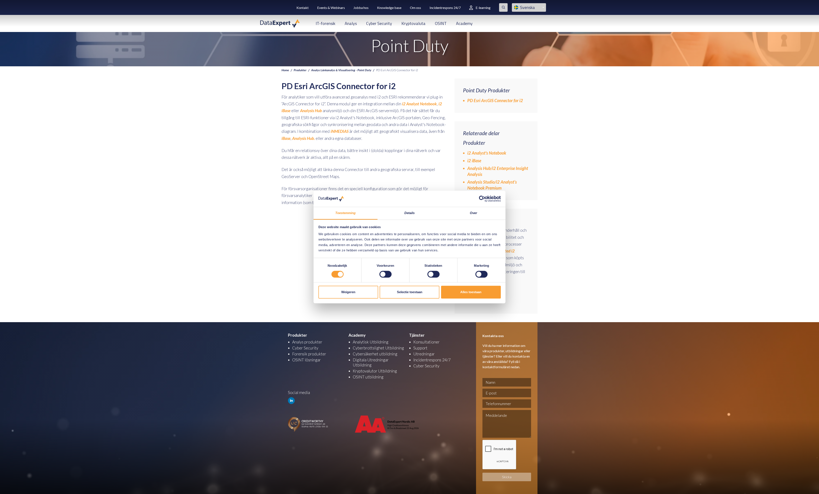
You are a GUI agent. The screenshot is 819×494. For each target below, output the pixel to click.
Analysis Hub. (303, 138)
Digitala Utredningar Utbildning (371, 362)
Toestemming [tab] (345, 213)
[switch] (385, 274)
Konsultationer (426, 341)
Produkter (300, 70)
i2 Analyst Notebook (419, 103)
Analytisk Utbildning (370, 341)
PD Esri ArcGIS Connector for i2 (495, 100)
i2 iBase (474, 160)
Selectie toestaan (409, 292)
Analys (351, 23)
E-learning (483, 8)
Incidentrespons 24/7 (445, 8)
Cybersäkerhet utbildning (375, 353)
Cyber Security (379, 23)
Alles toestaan (470, 292)
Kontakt (302, 8)
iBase (286, 138)
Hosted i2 (506, 250)
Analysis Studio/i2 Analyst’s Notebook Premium (492, 184)
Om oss (415, 8)
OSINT (441, 23)
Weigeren (348, 292)
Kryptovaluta (413, 23)
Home (285, 70)
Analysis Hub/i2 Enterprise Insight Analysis (497, 171)
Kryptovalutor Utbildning (375, 370)
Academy (464, 23)
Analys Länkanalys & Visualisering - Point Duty (341, 70)
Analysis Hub (310, 110)
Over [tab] (473, 213)
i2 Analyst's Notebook (486, 152)
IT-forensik (325, 23)
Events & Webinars (331, 8)
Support (420, 347)
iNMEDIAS (340, 131)
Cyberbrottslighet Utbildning (378, 347)
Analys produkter (307, 341)
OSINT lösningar (306, 359)
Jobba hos (361, 8)
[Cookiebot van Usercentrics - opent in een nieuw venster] (482, 199)
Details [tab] (409, 213)
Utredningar (424, 353)
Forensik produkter (309, 353)
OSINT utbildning (368, 376)
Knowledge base (389, 8)
